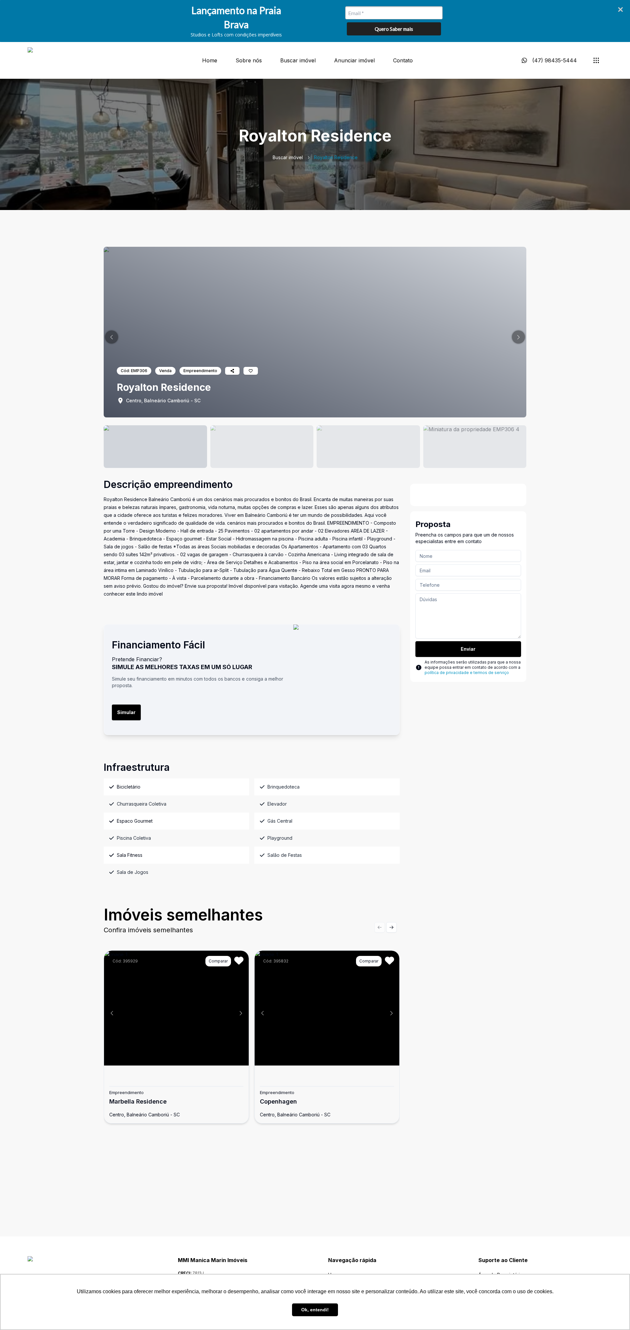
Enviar (468, 649)
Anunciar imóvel (354, 60)
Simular (126, 712)
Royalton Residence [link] (336, 157)
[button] (111, 337)
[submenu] (596, 60)
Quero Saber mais (394, 29)
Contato (403, 60)
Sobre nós (249, 60)
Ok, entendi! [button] (315, 1309)
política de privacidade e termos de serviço (467, 672)
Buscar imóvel (298, 60)
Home (209, 60)
